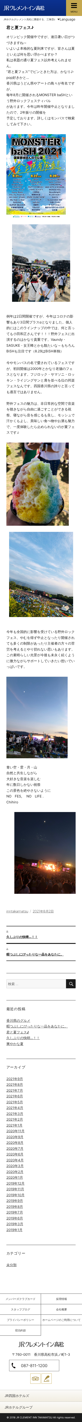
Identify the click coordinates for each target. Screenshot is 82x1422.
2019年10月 (15, 1195)
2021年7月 (14, 1090)
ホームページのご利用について (61, 1320)
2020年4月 (15, 1160)
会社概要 (61, 1309)
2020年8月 (14, 1142)
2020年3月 (15, 1166)
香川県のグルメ (18, 1020)
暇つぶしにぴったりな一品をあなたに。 (37, 1026)
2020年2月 (14, 1172)
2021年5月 (14, 1102)
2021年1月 (14, 1125)
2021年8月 (14, 1084)
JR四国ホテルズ (17, 1396)
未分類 (11, 1265)
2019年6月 (14, 1218)
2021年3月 (14, 1114)
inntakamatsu (17, 911)
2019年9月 (14, 1201)
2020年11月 (15, 1131)
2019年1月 (14, 1230)
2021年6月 (14, 1096)
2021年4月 (14, 1108)
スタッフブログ (20, 1309)
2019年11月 (15, 1189)
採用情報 (61, 1299)
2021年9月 (14, 1079)
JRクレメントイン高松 (23, 8)
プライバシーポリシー (20, 1320)
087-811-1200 (34, 1365)
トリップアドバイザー (35, 1378)
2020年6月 (14, 1154)
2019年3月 (14, 1224)
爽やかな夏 (14, 1044)
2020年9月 (14, 1137)
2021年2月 (14, 1119)
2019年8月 (14, 1206)
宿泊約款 (20, 1330)
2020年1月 (14, 1177)
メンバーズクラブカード (20, 1299)
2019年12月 (15, 1183)
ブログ (46, 1378)
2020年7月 (14, 1148)
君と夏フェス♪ (17, 1032)
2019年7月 (14, 1212)
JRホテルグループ (19, 1407)
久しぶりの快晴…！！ (23, 1038)
